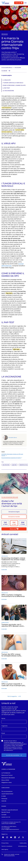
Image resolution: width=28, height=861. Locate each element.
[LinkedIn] (15, 837)
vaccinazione (6, 108)
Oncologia (4, 34)
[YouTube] (11, 837)
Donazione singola (14, 511)
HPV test (16, 349)
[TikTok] (19, 837)
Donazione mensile (14, 516)
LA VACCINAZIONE (8, 90)
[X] (23, 837)
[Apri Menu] (25, 3)
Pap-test (9, 293)
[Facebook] (3, 837)
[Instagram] (7, 837)
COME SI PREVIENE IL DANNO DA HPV (14, 85)
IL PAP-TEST (6, 88)
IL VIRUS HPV (7, 80)
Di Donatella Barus (6, 67)
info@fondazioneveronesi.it (12, 829)
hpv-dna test (6, 464)
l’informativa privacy (15, 742)
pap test (14, 464)
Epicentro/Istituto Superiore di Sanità (11, 457)
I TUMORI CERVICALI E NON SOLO (13, 82)
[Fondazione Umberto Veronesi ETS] (5, 3)
